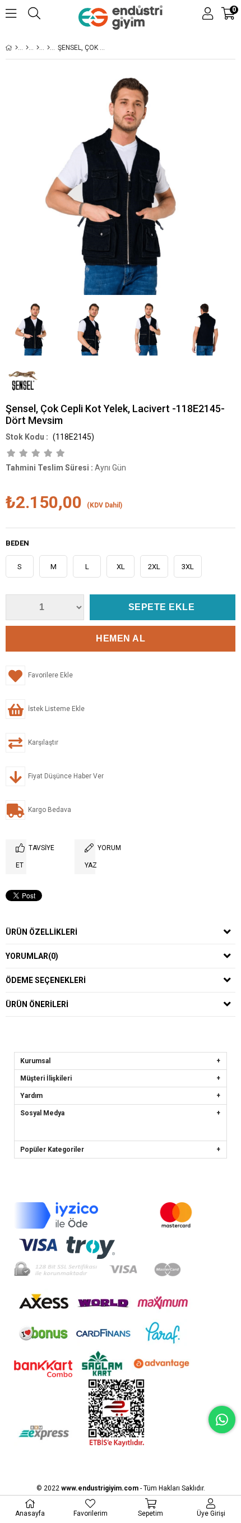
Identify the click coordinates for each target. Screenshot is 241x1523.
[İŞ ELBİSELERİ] (37, 47)
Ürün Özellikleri (41, 931)
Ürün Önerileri (37, 1004)
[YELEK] (48, 47)
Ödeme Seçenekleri (46, 980)
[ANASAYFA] (16, 47)
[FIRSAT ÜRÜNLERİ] (27, 47)
